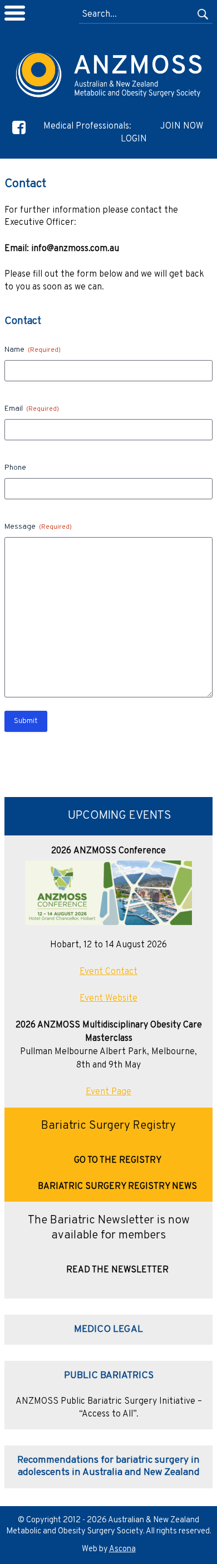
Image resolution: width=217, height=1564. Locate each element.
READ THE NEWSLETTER (117, 1270)
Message (38, 527)
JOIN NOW (181, 126)
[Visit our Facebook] (18, 134)
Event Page (108, 1092)
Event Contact (108, 971)
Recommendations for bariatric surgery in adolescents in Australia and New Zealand (108, 1466)
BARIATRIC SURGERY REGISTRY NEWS (117, 1186)
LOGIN (133, 139)
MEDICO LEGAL (108, 1329)
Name (32, 350)
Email (31, 409)
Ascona (122, 1549)
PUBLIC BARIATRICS (109, 1375)
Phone (15, 468)
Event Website (108, 998)
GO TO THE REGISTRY (117, 1160)
